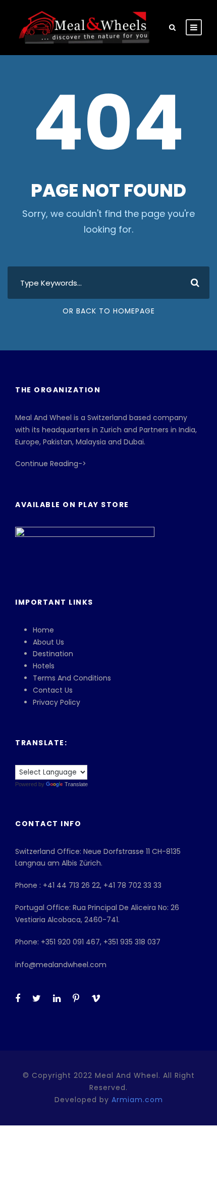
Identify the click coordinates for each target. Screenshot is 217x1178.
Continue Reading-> (50, 464)
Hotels (44, 666)
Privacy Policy (56, 702)
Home (43, 630)
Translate (76, 784)
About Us (48, 642)
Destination (53, 654)
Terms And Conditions (72, 678)
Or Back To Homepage (109, 311)
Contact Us (53, 690)
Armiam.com (137, 1100)
